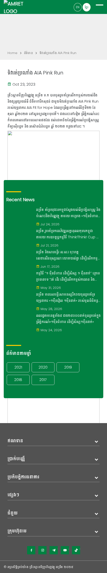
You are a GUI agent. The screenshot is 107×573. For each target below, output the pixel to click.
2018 (18, 379)
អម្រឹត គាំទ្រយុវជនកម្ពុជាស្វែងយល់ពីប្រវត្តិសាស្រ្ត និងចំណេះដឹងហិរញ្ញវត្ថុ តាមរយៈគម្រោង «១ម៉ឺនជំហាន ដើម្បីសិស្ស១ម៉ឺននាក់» (68, 213)
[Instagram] (42, 550)
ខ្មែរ (86, 7)
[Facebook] (31, 550)
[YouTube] (65, 550)
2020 (43, 367)
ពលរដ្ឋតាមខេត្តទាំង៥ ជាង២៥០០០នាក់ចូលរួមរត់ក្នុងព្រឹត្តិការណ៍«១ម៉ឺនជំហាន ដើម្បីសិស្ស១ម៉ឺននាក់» (68, 318)
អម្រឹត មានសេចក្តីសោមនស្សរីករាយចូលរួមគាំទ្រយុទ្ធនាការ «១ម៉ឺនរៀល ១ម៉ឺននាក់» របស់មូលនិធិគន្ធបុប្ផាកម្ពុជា (67, 298)
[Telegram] (54, 550)
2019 (68, 367)
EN (77, 7)
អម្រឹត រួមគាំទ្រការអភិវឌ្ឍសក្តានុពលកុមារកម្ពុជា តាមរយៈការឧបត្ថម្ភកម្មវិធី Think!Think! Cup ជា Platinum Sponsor (67, 234)
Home (12, 53)
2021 (18, 367)
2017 (43, 379)
